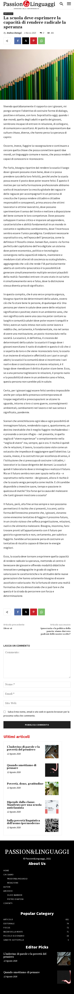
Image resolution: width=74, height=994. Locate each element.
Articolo (8, 14)
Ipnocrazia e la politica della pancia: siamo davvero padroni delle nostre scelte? (55, 631)
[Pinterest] (33, 40)
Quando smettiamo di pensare (21, 767)
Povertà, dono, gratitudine (25, 783)
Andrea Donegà (14, 32)
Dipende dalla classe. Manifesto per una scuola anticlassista (24, 805)
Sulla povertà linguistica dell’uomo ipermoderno (23, 822)
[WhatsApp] (41, 40)
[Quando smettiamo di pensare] (52, 770)
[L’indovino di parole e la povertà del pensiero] (52, 751)
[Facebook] (17, 40)
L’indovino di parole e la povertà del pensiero (23, 748)
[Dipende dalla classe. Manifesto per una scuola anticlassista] (52, 807)
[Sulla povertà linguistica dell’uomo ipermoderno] (52, 825)
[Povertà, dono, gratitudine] (52, 788)
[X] (25, 40)
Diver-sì (7, 628)
